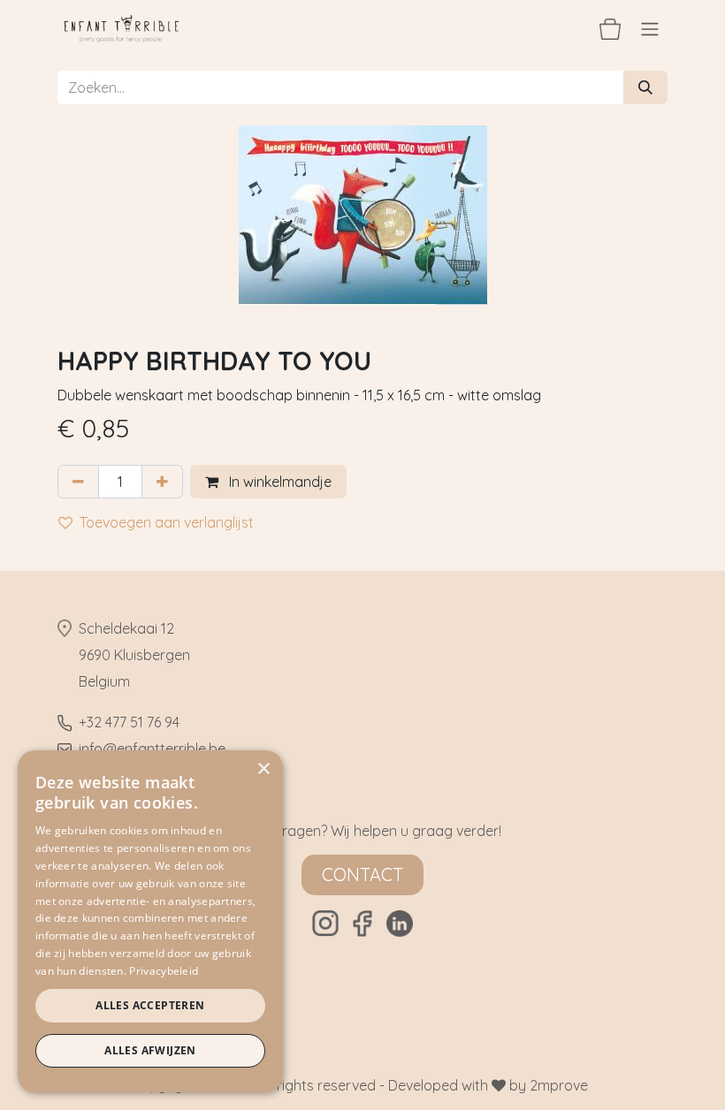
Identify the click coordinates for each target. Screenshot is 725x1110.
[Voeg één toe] (162, 481)
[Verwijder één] (78, 481)
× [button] (263, 769)
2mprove (559, 1085)
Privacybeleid (163, 970)
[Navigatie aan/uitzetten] (650, 28)
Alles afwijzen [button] (150, 1050)
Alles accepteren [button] (149, 1005)
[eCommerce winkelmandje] (610, 28)
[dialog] (150, 921)
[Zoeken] (645, 87)
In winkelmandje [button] (278, 481)
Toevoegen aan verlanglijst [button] (167, 522)
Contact (362, 874)
